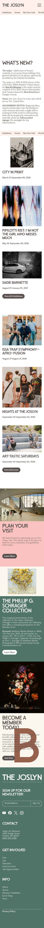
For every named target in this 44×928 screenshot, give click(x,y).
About (5, 887)
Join (4, 860)
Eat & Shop (7, 895)
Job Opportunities (10, 869)
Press (4, 898)
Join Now (8, 758)
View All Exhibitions (13, 296)
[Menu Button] (39, 5)
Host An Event (9, 866)
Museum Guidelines (11, 893)
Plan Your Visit (29, 12)
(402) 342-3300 (9, 838)
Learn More (9, 556)
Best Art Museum (13, 87)
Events (17, 12)
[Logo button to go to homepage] (14, 5)
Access (5, 890)
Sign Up (36, 803)
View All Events (11, 470)
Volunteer (6, 863)
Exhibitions (7, 12)
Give (4, 857)
